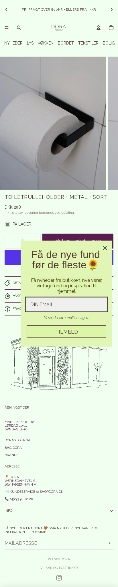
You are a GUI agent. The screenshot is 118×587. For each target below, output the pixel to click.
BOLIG (109, 43)
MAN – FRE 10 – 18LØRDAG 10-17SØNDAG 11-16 (19, 425)
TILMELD (66, 331)
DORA (65, 559)
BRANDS (11, 455)
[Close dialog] (105, 248)
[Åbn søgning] (19, 27)
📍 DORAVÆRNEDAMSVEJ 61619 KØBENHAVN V (20, 480)
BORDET (66, 43)
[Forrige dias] (6, 9)
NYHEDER (13, 43)
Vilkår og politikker (59, 568)
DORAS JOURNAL (18, 440)
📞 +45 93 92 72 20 (19, 499)
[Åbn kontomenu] (98, 27)
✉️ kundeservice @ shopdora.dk (34, 492)
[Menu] (6, 27)
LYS (30, 43)
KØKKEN (46, 43)
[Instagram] (59, 577)
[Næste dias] (111, 9)
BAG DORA (13, 448)
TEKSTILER (88, 43)
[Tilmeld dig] (108, 543)
